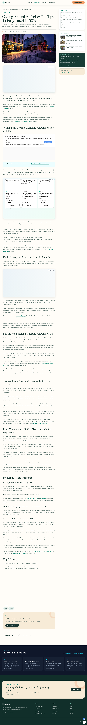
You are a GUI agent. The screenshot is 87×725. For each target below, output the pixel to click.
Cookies (72, 711)
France (5, 608)
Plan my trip (75, 689)
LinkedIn (28, 635)
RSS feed (72, 713)
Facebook (22, 635)
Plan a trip (30, 2)
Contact (54, 713)
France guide (6, 12)
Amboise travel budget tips (40, 423)
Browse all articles (64, 72)
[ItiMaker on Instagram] (80, 721)
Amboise (11, 608)
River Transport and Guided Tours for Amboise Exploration (71, 23)
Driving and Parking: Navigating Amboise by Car (71, 17)
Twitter (16, 635)
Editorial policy (55, 711)
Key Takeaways (64, 27)
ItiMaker (7, 704)
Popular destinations (40, 713)
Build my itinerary (79, 2)
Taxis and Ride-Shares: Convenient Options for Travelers (71, 20)
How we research (67, 653)
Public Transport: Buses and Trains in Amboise (71, 15)
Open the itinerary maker (66, 65)
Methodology (55, 708)
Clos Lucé (43, 498)
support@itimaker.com (9, 712)
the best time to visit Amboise (42, 551)
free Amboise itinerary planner (40, 164)
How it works (52, 2)
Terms (71, 708)
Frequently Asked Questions (67, 26)
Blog (7, 9)
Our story (54, 706)
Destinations (44, 2)
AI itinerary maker (39, 706)
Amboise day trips (21, 316)
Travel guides (37, 2)
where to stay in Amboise (20, 553)
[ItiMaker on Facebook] (77, 721)
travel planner (45, 464)
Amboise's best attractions (22, 121)
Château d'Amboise (32, 498)
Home (3, 9)
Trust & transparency (78, 653)
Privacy (71, 706)
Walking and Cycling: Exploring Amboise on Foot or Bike (72, 13)
